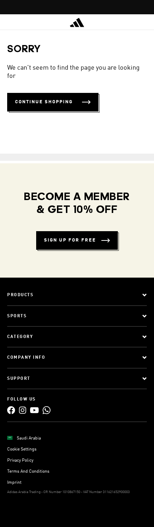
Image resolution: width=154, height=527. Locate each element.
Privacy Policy (20, 460)
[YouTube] (34, 410)
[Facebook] (11, 410)
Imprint (14, 483)
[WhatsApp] (46, 410)
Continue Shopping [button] (44, 102)
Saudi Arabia (29, 438)
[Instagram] (22, 410)
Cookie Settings (22, 449)
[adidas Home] (77, 22)
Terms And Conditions (28, 471)
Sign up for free (70, 240)
